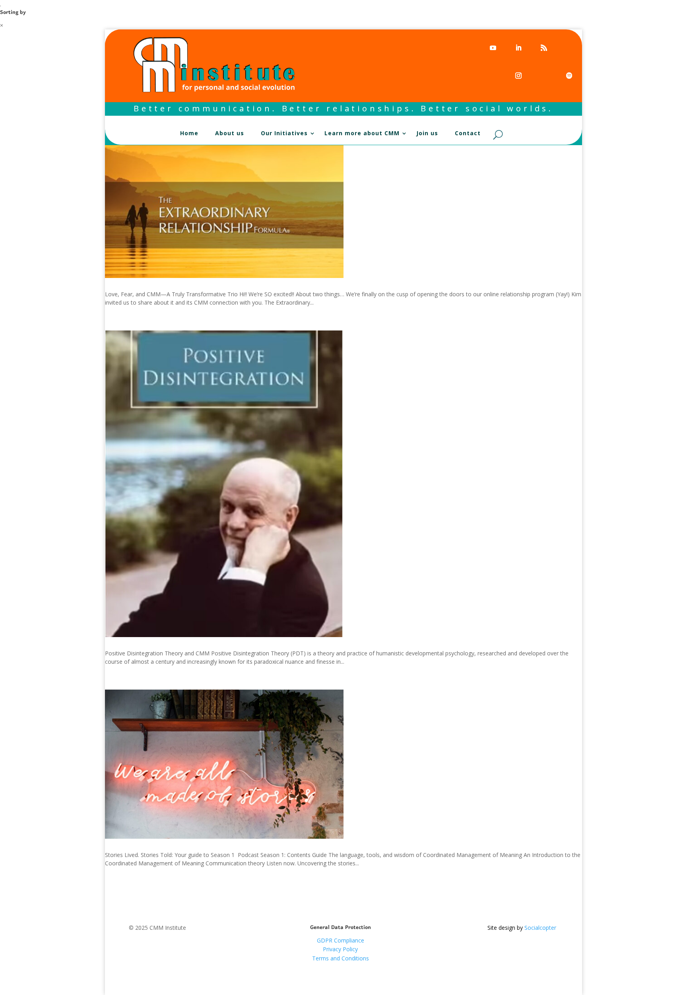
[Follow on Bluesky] (543, 75)
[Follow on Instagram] (518, 75)
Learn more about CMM (362, 133)
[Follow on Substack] (493, 75)
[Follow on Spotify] (569, 47)
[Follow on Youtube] (493, 47)
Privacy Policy (340, 949)
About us (229, 133)
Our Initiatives (284, 133)
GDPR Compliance (340, 940)
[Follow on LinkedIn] (518, 47)
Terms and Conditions (340, 958)
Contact (468, 133)
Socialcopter (540, 927)
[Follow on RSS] (543, 47)
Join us (427, 133)
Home (189, 133)
